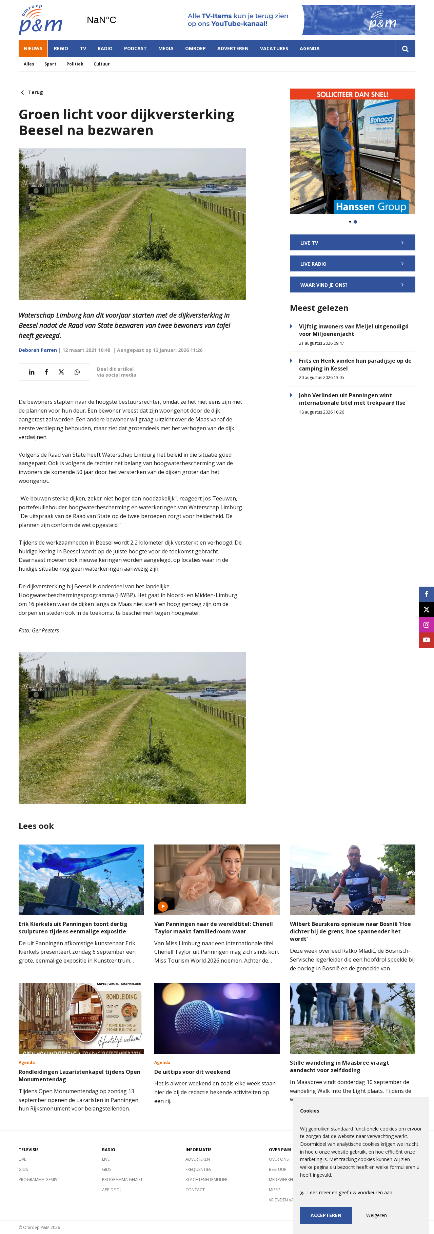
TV (83, 48)
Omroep (195, 48)
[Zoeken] (405, 48)
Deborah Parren (38, 350)
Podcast (135, 48)
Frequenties (198, 1169)
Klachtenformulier (206, 1179)
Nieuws (33, 48)
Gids (23, 1169)
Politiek (74, 64)
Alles (29, 64)
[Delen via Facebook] (46, 372)
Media (166, 48)
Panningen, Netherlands (118, 20)
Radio (105, 48)
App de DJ (111, 1190)
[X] (426, 609)
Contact (195, 1190)
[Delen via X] (61, 372)
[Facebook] (426, 594)
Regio (61, 48)
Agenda (310, 48)
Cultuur (102, 64)
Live (22, 1159)
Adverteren (233, 48)
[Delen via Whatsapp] (77, 372)
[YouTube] (426, 640)
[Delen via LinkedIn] (31, 372)
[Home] (47, 20)
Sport (50, 64)
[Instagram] (426, 624)
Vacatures (274, 48)
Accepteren (326, 1215)
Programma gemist (39, 1179)
